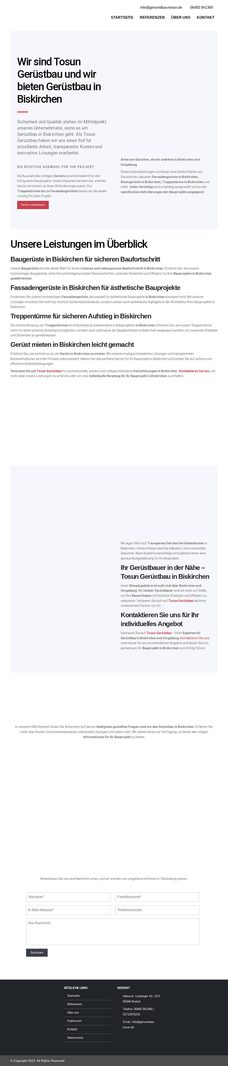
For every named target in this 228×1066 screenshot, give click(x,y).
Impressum (74, 1020)
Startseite (122, 17)
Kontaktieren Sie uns (194, 638)
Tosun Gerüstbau (49, 371)
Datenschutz (75, 1037)
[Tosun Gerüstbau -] (29, 13)
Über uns (180, 17)
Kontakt (205, 17)
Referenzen (152, 17)
